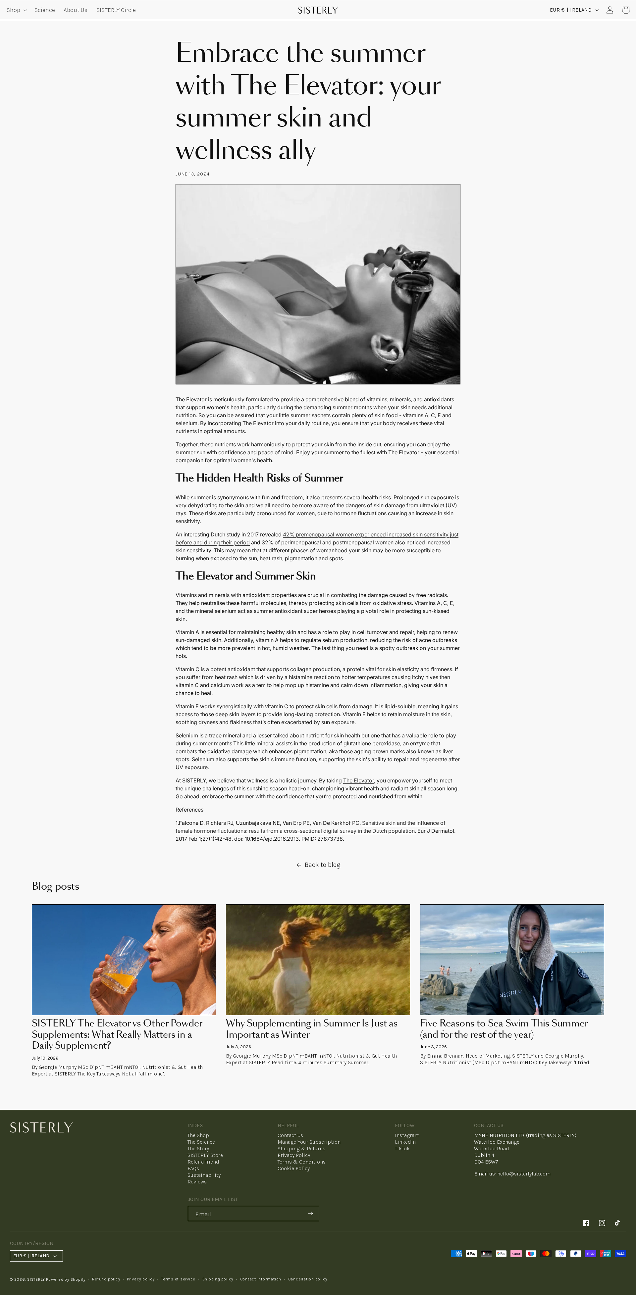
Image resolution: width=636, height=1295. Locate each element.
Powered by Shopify (65, 1279)
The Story (198, 1148)
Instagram (407, 1135)
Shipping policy (218, 1279)
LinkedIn (405, 1142)
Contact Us (290, 1135)
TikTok (402, 1148)
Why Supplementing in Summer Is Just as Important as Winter (312, 1029)
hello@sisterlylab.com (524, 1173)
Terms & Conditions (302, 1162)
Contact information (261, 1279)
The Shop (198, 1135)
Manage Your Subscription (309, 1142)
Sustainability (204, 1175)
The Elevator (358, 780)
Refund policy (106, 1279)
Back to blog (323, 865)
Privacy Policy (294, 1155)
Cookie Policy (294, 1168)
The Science (201, 1142)
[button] (16, 10)
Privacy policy (141, 1279)
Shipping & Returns (301, 1148)
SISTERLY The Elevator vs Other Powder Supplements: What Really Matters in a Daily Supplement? (117, 1035)
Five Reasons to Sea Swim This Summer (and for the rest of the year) (504, 1029)
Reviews (197, 1181)
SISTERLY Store (205, 1155)
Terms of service (178, 1279)
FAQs (193, 1168)
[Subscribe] (310, 1213)
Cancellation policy (308, 1279)
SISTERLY (36, 1279)
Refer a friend (203, 1162)
